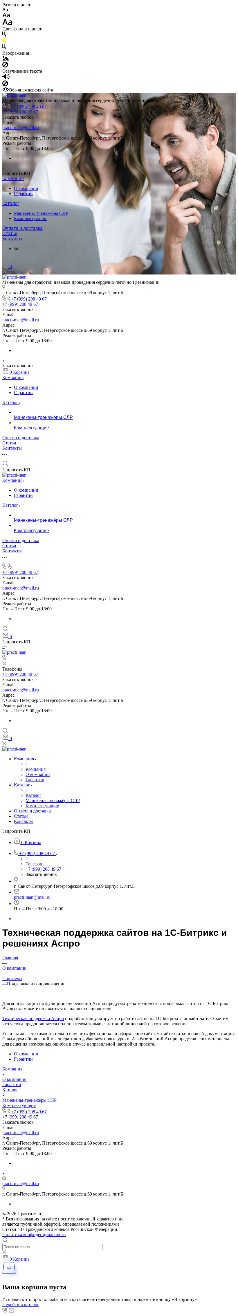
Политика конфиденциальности (34, 1234)
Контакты (12, 238)
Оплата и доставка (22, 228)
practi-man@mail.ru (20, 127)
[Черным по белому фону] (4, 35)
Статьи (9, 233)
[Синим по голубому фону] (4, 47)
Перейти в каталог (20, 1304)
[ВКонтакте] (16, 248)
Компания (13, 178)
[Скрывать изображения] (5, 65)
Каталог (10, 203)
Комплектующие (30, 218)
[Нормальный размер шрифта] (6, 16)
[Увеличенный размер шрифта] (7, 23)
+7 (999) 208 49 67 (29, 106)
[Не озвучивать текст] (5, 84)
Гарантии (23, 193)
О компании (26, 188)
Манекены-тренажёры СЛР (41, 213)
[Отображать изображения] (5, 58)
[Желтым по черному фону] (4, 41)
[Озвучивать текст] (6, 77)
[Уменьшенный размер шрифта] (5, 10)
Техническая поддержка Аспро (33, 1018)
